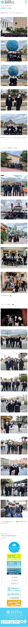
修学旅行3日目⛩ (12, 535)
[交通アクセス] (24, 621)
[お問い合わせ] (21, 621)
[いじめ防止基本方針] (14, 597)
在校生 (4, 537)
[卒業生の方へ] (14, 589)
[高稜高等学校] (7, 2)
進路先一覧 (15, 583)
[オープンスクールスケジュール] (14, 547)
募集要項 (15, 580)
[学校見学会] (15, 621)
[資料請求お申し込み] (14, 557)
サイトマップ (14, 618)
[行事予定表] (14, 564)
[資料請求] (5, 621)
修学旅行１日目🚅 (5, 535)
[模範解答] (14, 571)
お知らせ (2, 5)
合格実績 (15, 577)
